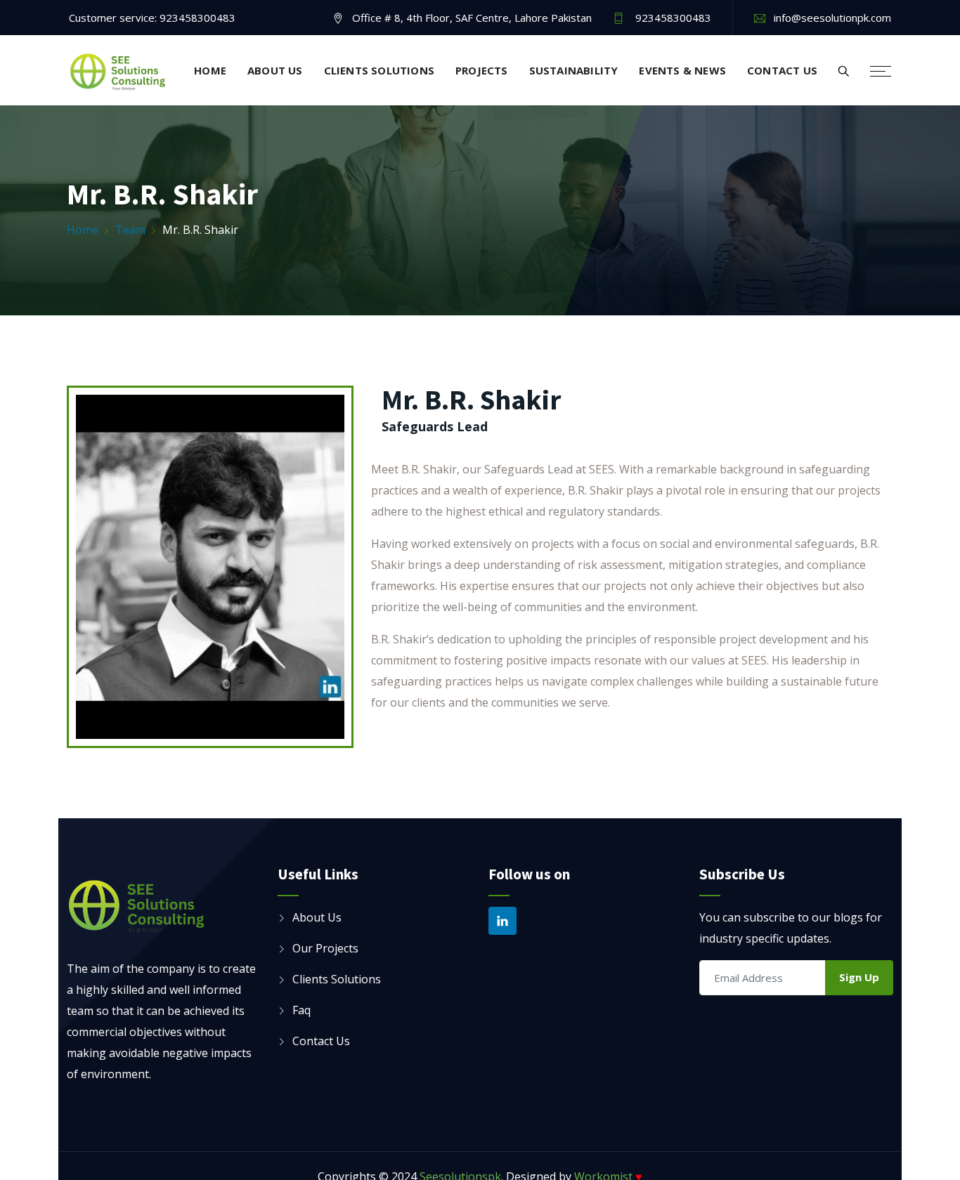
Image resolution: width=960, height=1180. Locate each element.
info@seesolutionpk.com (832, 18)
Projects (481, 70)
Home (210, 70)
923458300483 (197, 18)
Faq (301, 1010)
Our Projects (325, 948)
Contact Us (782, 70)
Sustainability (573, 70)
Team (130, 229)
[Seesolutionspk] (118, 71)
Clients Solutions (379, 70)
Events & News (682, 70)
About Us (275, 70)
